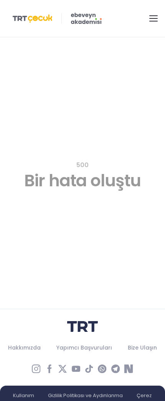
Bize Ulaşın (142, 347)
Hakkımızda (24, 347)
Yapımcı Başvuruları (84, 347)
